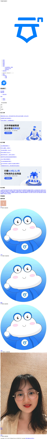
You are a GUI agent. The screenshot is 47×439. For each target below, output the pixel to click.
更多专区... (7, 69)
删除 (29, 191)
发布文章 (4, 94)
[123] (3, 205)
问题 (4, 98)
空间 (29, 192)
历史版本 (11, 190)
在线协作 (8, 192)
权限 (35, 191)
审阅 (20, 191)
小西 (1, 350)
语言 (37, 192)
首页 (4, 60)
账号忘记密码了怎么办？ (5, 152)
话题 (4, 63)
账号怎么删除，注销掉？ (5, 148)
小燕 (1, 254)
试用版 (3, 192)
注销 (44, 190)
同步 (22, 190)
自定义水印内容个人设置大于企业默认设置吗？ (10, 163)
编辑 (21, 192)
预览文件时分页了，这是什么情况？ (7, 154)
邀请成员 (13, 191)
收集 (27, 191)
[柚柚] (23, 301)
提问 (4, 74)
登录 (6, 76)
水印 (10, 191)
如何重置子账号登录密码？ (5, 118)
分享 (5, 190)
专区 (4, 66)
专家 (4, 64)
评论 (40, 190)
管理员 (32, 190)
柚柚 (1, 302)
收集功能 (40, 192)
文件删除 (12, 192)
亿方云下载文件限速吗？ (5, 159)
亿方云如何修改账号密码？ (5, 161)
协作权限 (16, 192)
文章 (4, 62)
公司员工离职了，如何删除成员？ (7, 120)
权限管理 (25, 190)
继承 (23, 192)
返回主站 (4, 70)
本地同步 (5, 193)
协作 (25, 191)
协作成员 (17, 190)
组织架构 (38, 191)
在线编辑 (29, 190)
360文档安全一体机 (9, 67)
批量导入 (7, 191)
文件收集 (44, 192)
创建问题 (2, 92)
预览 (20, 190)
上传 (35, 190)
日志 (5, 192)
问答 (4, 61)
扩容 (19, 192)
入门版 (22, 191)
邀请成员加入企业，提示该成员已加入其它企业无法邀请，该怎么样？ (14, 116)
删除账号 (26, 192)
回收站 (41, 191)
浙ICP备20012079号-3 (30, 438)
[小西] (23, 349)
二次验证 (17, 191)
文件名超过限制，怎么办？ (5, 150)
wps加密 (2, 190)
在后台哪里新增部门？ (5, 145)
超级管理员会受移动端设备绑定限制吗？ (8, 156)
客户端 (7, 190)
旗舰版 (1, 193)
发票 (31, 192)
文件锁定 (9, 193)
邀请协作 (32, 191)
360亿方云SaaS (8, 68)
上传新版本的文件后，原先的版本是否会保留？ (10, 165)
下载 (14, 190)
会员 (4, 75)
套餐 (42, 190)
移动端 (37, 190)
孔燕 (1, 435)
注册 (6, 77)
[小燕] (23, 253)
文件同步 (34, 192)
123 (1, 206)
